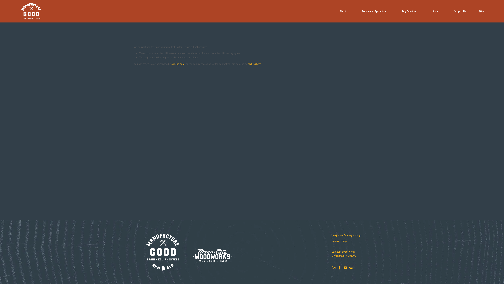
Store (435, 11)
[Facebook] (339, 268)
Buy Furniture (409, 11)
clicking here (178, 63)
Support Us (460, 11)
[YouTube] (345, 268)
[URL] (351, 268)
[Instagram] (334, 268)
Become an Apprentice (374, 11)
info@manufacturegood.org (346, 235)
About (343, 11)
